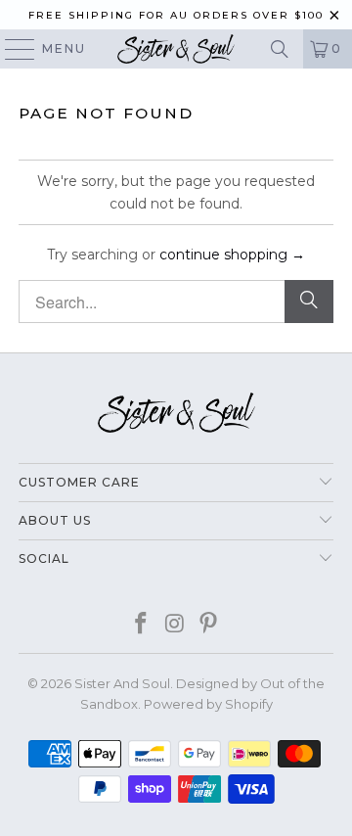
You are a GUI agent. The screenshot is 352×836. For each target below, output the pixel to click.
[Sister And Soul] (176, 49)
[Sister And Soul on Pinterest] (209, 625)
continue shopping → (232, 254)
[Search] (279, 49)
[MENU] (11, 49)
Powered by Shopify (208, 704)
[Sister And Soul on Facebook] (140, 625)
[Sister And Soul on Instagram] (175, 625)
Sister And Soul (122, 683)
